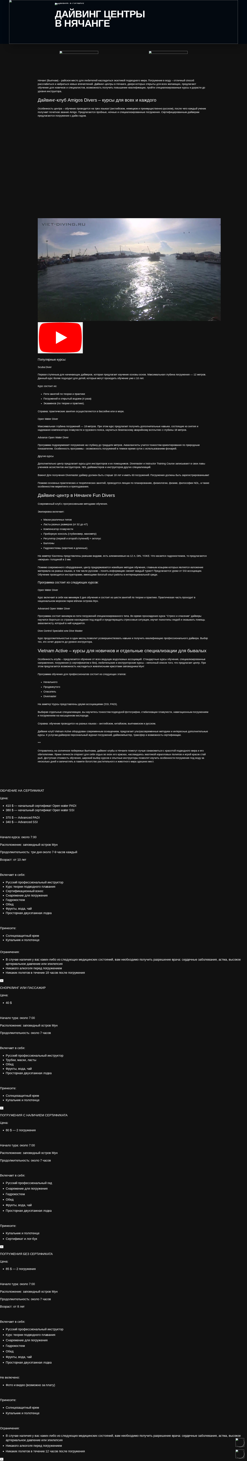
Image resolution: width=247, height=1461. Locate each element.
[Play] (60, 338)
